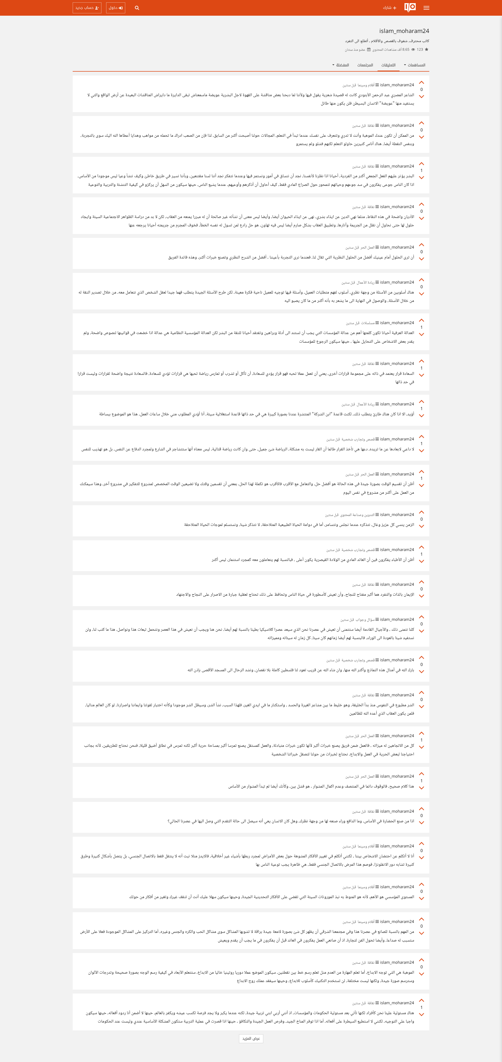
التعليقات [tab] (388, 65)
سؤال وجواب (365, 620)
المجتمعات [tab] (365, 65)
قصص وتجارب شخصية (358, 439)
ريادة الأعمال (365, 282)
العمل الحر (367, 247)
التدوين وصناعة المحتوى (357, 515)
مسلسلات (367, 323)
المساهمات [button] (416, 65)
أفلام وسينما (366, 85)
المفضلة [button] (342, 65)
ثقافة (371, 126)
